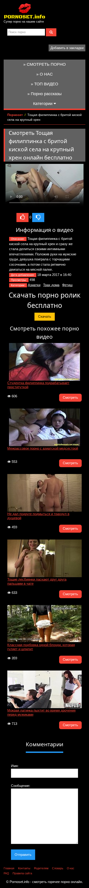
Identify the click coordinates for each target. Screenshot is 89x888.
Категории (43, 103)
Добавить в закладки (67, 48)
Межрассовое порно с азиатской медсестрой (42, 448)
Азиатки (34, 285)
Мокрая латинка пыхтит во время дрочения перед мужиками (41, 712)
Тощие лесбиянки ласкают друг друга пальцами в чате (36, 581)
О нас (70, 868)
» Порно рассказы (44, 94)
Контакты (24, 868)
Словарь (57, 868)
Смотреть (70, 397)
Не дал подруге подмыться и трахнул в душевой (38, 516)
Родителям (41, 868)
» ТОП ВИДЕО (44, 84)
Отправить (23, 855)
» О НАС (44, 74)
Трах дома (51, 285)
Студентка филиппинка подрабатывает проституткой (38, 385)
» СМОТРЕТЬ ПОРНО (44, 64)
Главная (9, 868)
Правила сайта (22, 873)
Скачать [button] (44, 316)
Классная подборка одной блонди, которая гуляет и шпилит (41, 647)
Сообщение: (20, 786)
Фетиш (67, 285)
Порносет (15, 115)
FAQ (6, 873)
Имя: (14, 766)
